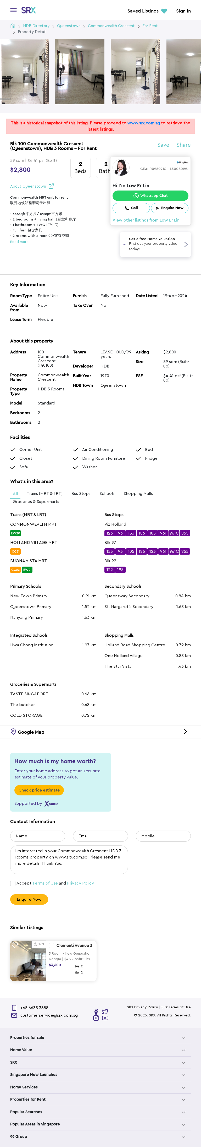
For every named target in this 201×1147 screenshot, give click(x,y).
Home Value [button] (21, 1050)
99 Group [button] (18, 1137)
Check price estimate (39, 790)
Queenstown (113, 385)
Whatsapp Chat (154, 196)
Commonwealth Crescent (53, 377)
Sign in (183, 11)
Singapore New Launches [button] (33, 1075)
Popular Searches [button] (26, 1112)
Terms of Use (45, 883)
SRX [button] (13, 1062)
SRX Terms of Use (176, 1007)
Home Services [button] (24, 1087)
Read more (19, 242)
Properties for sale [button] (27, 1038)
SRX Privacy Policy (142, 1007)
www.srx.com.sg (143, 123)
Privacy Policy (80, 883)
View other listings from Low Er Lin (146, 220)
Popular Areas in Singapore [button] (35, 1124)
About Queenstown (28, 186)
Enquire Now (29, 899)
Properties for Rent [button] (28, 1099)
